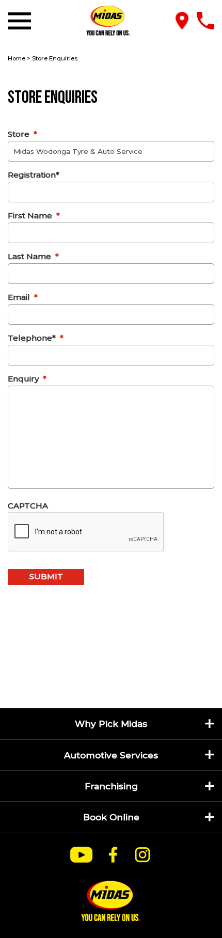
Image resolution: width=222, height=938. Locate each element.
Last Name (33, 256)
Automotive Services (111, 755)
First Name (34, 215)
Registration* (33, 175)
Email (23, 297)
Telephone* (36, 338)
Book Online (111, 817)
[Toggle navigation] (21, 21)
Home (16, 58)
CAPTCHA (28, 506)
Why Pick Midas (111, 723)
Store (22, 134)
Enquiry (27, 379)
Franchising (111, 786)
